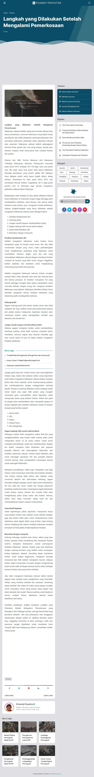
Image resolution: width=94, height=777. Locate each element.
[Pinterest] (85, 210)
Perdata (85, 177)
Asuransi (62, 168)
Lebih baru (9, 696)
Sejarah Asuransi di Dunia (71, 101)
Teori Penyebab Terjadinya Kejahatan (75, 150)
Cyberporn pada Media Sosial (18, 365)
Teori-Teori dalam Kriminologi (72, 125)
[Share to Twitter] (19, 688)
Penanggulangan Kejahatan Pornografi (28, 761)
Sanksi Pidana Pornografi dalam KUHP (9, 737)
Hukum (72, 168)
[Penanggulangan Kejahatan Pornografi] (29, 750)
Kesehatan (84, 172)
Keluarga (72, 172)
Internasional (84, 168)
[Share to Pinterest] (28, 688)
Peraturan (75, 177)
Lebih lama (48, 696)
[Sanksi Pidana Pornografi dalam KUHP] (10, 726)
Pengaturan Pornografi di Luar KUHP (27, 737)
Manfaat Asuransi (68, 97)
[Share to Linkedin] (38, 688)
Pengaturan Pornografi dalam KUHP (8, 761)
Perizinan (62, 181)
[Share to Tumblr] (48, 688)
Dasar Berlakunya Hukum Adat (73, 137)
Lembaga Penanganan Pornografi (46, 737)
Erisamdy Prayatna (47, 2)
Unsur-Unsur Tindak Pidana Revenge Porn (23, 360)
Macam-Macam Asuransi (71, 111)
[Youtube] (75, 210)
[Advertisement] (47, 65)
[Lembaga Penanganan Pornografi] (47, 726)
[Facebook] (64, 210)
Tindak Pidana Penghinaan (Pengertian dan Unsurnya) (28, 355)
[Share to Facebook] (9, 688)
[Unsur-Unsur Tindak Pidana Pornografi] (47, 750)
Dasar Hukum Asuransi (70, 92)
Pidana (8, 679)
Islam (61, 172)
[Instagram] (80, 210)
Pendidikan (62, 177)
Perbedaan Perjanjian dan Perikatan (75, 155)
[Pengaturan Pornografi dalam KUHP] (10, 750)
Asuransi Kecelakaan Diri (70, 106)
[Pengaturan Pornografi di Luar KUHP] (29, 726)
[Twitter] (69, 210)
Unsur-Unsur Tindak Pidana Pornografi (46, 761)
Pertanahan (74, 181)
